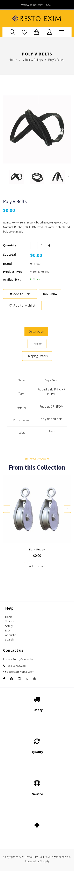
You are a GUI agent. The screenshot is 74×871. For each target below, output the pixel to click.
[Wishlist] (25, 32)
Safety (9, 626)
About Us (10, 635)
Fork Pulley (37, 549)
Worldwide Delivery (32, 5)
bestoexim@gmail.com (20, 672)
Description (36, 331)
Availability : (12, 279)
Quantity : (10, 245)
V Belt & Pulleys (33, 60)
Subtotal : (10, 254)
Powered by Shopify (37, 861)
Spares (9, 621)
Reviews (37, 344)
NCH (7, 630)
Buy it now (50, 294)
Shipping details (37, 356)
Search (9, 639)
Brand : (8, 264)
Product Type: (13, 272)
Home (13, 60)
